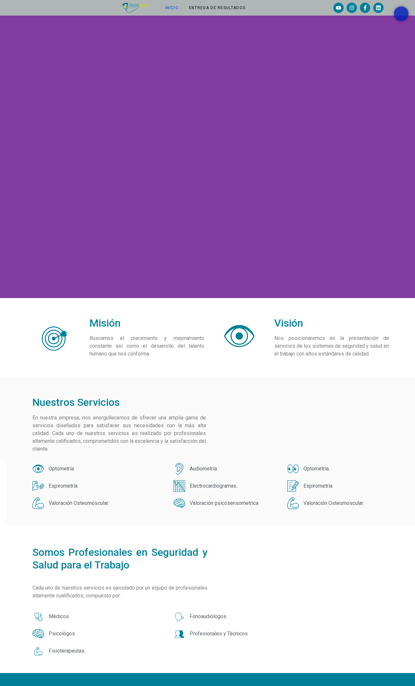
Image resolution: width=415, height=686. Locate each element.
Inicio (172, 8)
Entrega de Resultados (217, 8)
